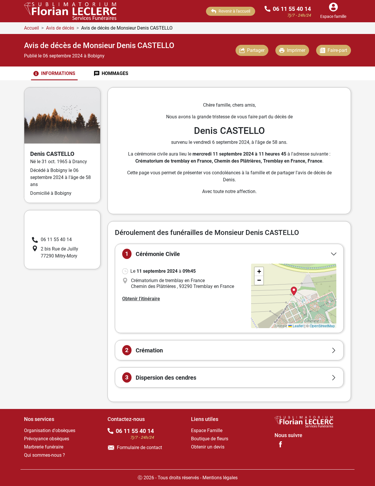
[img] (293, 296)
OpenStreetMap (322, 325)
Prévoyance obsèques (46, 438)
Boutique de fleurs (209, 438)
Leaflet (298, 325)
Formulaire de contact (139, 447)
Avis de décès (60, 28)
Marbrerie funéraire (43, 447)
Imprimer (296, 50)
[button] (229, 254)
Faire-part (337, 50)
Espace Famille (206, 430)
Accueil (31, 28)
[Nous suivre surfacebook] (280, 444)
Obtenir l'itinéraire (141, 298)
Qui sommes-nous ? (44, 455)
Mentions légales (220, 477)
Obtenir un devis (207, 447)
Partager (256, 50)
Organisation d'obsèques (49, 430)
